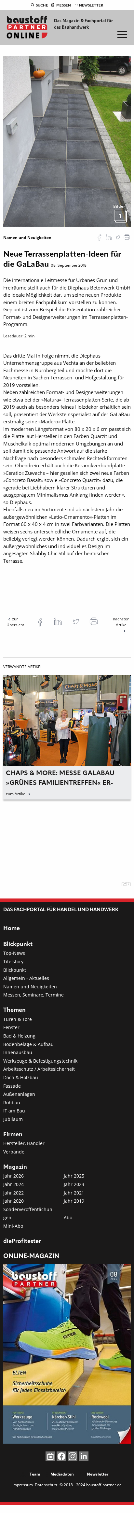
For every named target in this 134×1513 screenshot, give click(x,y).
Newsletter (91, 5)
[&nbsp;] (67, 141)
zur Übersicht (15, 622)
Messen (63, 5)
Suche (42, 5)
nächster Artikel (121, 622)
